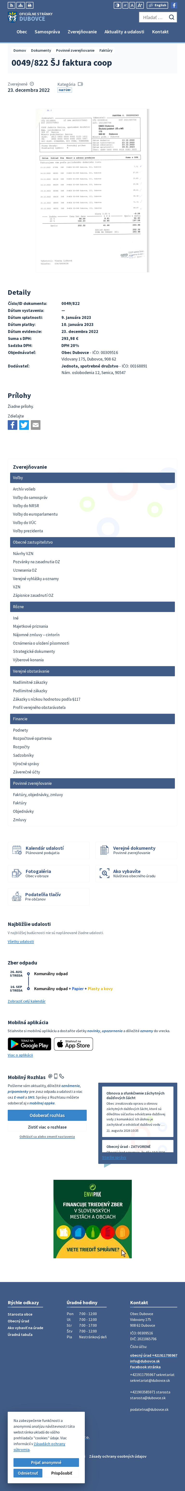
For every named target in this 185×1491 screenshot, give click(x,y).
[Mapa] (20, 5)
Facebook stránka (145, 1366)
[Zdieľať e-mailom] (35, 425)
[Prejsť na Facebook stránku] (174, 5)
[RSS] (11, 5)
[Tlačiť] (29, 5)
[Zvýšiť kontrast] (117, 5)
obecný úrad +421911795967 (153, 1355)
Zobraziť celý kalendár (27, 1001)
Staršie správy (114, 1157)
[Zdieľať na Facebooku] (12, 425)
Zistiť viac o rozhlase (47, 1127)
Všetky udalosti (21, 941)
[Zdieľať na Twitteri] (24, 425)
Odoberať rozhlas (47, 1115)
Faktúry (65, 90)
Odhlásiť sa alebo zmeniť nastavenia (47, 1136)
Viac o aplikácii (20, 1054)
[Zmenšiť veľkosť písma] (125, 5)
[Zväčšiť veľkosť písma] (140, 5)
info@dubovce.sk (145, 1361)
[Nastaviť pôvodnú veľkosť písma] (132, 5)
